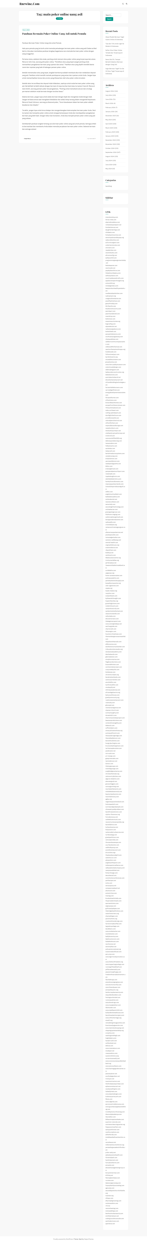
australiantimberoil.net (113, 377)
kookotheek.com (110, 331)
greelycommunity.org (112, 697)
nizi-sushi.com (110, 753)
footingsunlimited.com (112, 997)
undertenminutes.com (112, 245)
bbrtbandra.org (110, 306)
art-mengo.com (110, 756)
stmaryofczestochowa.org (113, 730)
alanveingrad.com (111, 781)
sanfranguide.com (111, 626)
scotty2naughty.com (112, 713)
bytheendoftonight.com (113, 598)
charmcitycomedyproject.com (115, 718)
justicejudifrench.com (112, 733)
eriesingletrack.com (111, 469)
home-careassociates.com (113, 575)
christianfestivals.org (112, 774)
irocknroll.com (110, 436)
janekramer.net (110, 751)
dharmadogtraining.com (113, 1201)
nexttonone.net (110, 944)
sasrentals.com (110, 504)
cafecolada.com (110, 616)
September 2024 (110, 152)
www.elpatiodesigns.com (113, 1094)
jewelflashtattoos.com (112, 301)
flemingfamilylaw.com (112, 1178)
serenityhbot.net (110, 947)
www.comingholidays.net (113, 624)
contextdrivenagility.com (113, 723)
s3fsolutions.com (111, 400)
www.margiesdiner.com (113, 1005)
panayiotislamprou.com (113, 334)
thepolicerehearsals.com (113, 642)
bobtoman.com (110, 319)
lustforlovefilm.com (111, 685)
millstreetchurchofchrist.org (114, 1145)
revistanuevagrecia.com (113, 708)
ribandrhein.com (110, 550)
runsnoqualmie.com (111, 1000)
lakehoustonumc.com (112, 939)
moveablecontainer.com (113, 359)
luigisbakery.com (110, 1038)
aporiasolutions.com (112, 903)
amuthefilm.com (110, 682)
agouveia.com (109, 1188)
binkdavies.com (110, 672)
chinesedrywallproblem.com (114, 809)
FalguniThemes (88, 1239)
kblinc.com (108, 466)
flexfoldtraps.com (111, 980)
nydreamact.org (110, 296)
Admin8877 (92, 138)
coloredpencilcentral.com (113, 420)
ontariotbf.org (110, 283)
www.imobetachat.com (112, 931)
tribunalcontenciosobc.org (114, 649)
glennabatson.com (111, 657)
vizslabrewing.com (111, 456)
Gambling (108, 186)
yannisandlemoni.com (112, 461)
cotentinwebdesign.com (113, 367)
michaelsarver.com (111, 509)
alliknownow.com (111, 644)
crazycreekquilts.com (112, 669)
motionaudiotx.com (111, 1203)
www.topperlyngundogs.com (114, 964)
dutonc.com (109, 764)
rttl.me (107, 1206)
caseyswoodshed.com (112, 870)
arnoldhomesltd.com (112, 418)
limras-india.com (110, 220)
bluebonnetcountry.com (113, 309)
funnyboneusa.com (111, 817)
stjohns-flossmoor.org (112, 814)
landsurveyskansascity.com (114, 992)
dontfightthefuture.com (113, 415)
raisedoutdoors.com (111, 428)
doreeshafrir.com (111, 715)
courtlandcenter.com (112, 845)
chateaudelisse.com (111, 339)
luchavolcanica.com (111, 827)
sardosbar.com (110, 448)
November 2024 (110, 144)
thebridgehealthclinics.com (114, 911)
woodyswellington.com (112, 1089)
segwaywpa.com (110, 906)
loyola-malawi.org (111, 591)
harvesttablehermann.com (114, 387)
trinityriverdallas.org (112, 560)
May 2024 (108, 169)
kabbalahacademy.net (112, 497)
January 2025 (110, 136)
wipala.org (108, 588)
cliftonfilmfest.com (111, 423)
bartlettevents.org (111, 357)
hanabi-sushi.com (111, 1041)
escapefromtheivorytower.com (115, 405)
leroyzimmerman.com (112, 1173)
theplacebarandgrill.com (113, 855)
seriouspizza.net (110, 886)
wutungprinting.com (112, 786)
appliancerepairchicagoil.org (114, 281)
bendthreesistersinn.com (113, 812)
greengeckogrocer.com (112, 512)
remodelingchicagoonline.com (115, 1023)
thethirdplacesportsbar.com (114, 1084)
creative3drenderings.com (114, 921)
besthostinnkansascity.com (114, 1213)
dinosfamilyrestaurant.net (114, 380)
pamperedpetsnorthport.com (115, 471)
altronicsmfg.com (111, 255)
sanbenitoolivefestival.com (114, 611)
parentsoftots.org (111, 919)
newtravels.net (110, 268)
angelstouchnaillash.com (113, 494)
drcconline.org (110, 852)
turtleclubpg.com (111, 835)
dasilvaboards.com (111, 654)
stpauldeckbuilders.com (113, 995)
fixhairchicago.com (111, 873)
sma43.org (108, 1020)
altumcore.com (110, 891)
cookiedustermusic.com (113, 819)
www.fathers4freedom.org (114, 962)
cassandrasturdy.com (112, 608)
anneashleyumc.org (111, 990)
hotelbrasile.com (110, 352)
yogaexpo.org (109, 573)
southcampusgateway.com (114, 337)
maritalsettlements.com (113, 789)
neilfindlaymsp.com (111, 847)
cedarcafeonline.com (112, 240)
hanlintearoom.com (111, 1160)
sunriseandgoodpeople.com (114, 807)
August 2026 (109, 91)
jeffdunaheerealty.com (112, 969)
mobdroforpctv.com (111, 606)
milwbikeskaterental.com (113, 791)
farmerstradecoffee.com (113, 924)
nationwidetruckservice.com (114, 832)
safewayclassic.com (111, 276)
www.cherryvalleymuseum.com (115, 364)
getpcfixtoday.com (111, 303)
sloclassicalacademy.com (113, 652)
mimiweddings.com (111, 1211)
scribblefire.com (110, 570)
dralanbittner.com (111, 459)
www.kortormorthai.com (113, 985)
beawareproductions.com (113, 720)
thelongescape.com (111, 766)
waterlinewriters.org (112, 913)
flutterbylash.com (111, 1157)
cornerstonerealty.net (112, 1058)
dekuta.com (109, 1046)
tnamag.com (109, 896)
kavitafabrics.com (111, 825)
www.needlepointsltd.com (113, 1010)
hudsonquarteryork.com (113, 1096)
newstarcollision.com (112, 502)
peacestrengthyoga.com (113, 972)
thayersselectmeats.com (113, 901)
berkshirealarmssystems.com (115, 453)
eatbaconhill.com (111, 258)
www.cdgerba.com (111, 1102)
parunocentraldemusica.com (114, 1104)
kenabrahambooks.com (113, 677)
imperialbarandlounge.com (114, 425)
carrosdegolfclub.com (112, 390)
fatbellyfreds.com (111, 1091)
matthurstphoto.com (112, 1132)
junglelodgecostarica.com (113, 771)
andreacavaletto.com (112, 578)
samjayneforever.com (112, 1130)
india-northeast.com (112, 410)
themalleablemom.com (113, 738)
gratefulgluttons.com (112, 603)
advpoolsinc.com (110, 860)
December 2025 (110, 116)
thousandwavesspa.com (113, 842)
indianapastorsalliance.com (114, 865)
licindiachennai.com (111, 227)
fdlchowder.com (110, 1008)
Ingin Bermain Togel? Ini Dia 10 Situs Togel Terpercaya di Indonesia (114, 71)
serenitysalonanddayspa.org (114, 237)
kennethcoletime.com (112, 741)
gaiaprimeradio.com (111, 758)
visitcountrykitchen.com (113, 776)
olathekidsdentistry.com (113, 479)
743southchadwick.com (113, 408)
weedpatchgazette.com (113, 464)
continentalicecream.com (113, 667)
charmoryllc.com (110, 629)
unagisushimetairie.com (113, 298)
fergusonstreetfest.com (113, 1127)
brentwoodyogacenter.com (114, 1025)
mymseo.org (109, 1196)
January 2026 (110, 112)
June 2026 (108, 99)
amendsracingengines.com (114, 982)
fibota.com (108, 1099)
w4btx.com (109, 492)
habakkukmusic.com (112, 941)
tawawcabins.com (111, 443)
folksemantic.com (111, 446)
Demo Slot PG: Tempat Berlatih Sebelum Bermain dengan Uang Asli (114, 62)
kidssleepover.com (111, 265)
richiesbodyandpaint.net (113, 225)
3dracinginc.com (110, 631)
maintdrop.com (110, 316)
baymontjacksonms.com (113, 794)
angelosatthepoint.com (113, 863)
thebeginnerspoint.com (113, 621)
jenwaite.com (109, 1165)
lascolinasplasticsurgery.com (114, 1015)
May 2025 (108, 120)
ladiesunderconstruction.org (114, 372)
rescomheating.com (111, 1208)
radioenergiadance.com (113, 329)
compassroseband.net (112, 888)
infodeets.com (110, 232)
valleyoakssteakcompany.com (115, 868)
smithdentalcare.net (112, 1216)
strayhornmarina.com (112, 659)
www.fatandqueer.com (112, 987)
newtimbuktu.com (111, 253)
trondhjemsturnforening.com (115, 1112)
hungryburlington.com (112, 743)
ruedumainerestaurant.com (114, 700)
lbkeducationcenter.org (113, 558)
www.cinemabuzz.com (112, 1048)
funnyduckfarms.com (112, 1163)
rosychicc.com (110, 593)
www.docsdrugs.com (112, 1002)
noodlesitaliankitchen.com (114, 293)
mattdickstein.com (111, 934)
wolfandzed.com (110, 1043)
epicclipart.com (110, 311)
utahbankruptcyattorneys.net (115, 433)
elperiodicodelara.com (112, 222)
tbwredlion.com (110, 1117)
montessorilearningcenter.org (115, 1124)
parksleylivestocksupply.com (114, 581)
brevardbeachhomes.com (113, 403)
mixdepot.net (109, 1051)
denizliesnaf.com (110, 875)
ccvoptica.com (110, 1033)
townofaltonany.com (112, 797)
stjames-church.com (112, 710)
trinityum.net (109, 1079)
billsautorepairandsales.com (114, 1119)
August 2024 (109, 156)
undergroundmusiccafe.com (114, 1218)
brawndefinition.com (112, 664)
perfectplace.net (110, 563)
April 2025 (108, 124)
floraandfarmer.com (112, 398)
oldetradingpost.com (112, 370)
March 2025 (109, 128)
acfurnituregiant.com (112, 242)
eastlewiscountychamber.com (115, 647)
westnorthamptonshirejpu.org (115, 349)
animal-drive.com (111, 893)
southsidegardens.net (112, 1076)
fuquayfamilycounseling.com (114, 1185)
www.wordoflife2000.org (113, 438)
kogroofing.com (110, 324)
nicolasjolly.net (110, 687)
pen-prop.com (110, 954)
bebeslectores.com (111, 375)
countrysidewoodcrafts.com (114, 278)
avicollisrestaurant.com (113, 850)
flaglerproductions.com (113, 662)
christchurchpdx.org (112, 675)
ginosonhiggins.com (111, 784)
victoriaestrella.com (111, 840)
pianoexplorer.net (111, 1074)
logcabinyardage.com (112, 926)
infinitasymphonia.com (112, 690)
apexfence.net (110, 1224)
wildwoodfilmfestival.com (113, 347)
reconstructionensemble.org (114, 822)
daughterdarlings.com (112, 230)
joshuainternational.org (113, 949)
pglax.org (108, 799)
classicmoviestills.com (112, 614)
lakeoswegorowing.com (113, 1183)
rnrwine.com (29, 4)
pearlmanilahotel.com (112, 314)
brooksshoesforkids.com (113, 898)
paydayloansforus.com (112, 270)
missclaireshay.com (111, 217)
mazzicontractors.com (112, 1081)
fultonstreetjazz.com (112, 354)
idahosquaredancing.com (113, 441)
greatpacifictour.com (112, 837)
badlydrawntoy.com (111, 936)
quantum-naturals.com (113, 1122)
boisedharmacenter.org (113, 583)
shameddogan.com (111, 916)
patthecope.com (110, 880)
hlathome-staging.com (112, 514)
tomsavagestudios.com (112, 537)
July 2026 (108, 95)
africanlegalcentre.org (112, 692)
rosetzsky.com (110, 703)
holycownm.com (110, 830)
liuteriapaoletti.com (111, 804)
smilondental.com (111, 499)
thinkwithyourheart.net (113, 431)
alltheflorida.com (111, 1135)
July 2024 (108, 160)
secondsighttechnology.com (114, 507)
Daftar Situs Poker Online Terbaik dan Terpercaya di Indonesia (113, 52)
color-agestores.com (112, 586)
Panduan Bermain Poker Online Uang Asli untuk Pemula (54, 33)
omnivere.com (110, 248)
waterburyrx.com (111, 858)
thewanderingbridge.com (113, 736)
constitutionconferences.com (114, 878)
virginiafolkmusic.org (112, 545)
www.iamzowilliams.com (113, 1066)
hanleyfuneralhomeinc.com (114, 481)
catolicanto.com (110, 555)
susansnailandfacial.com (113, 952)
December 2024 (110, 140)
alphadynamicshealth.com (114, 1155)
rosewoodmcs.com (111, 1053)
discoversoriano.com (112, 619)
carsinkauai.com (110, 1142)
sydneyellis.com (110, 522)
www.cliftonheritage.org (113, 1018)
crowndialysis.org (111, 525)
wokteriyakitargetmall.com (114, 517)
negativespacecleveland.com (114, 802)
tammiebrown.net (111, 761)
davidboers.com (110, 929)
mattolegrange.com (111, 769)
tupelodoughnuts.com (112, 476)
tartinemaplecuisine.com (113, 748)
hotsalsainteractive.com (113, 235)
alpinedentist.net (111, 326)
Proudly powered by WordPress (63, 1239)
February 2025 (110, 132)
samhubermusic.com (112, 1221)
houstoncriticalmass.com (113, 634)
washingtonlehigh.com (112, 1035)
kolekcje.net (109, 553)
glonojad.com (109, 705)
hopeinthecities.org (111, 601)
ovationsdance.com (111, 547)
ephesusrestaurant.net (113, 1086)
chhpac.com (109, 1198)
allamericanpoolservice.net (114, 532)
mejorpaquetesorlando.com (114, 484)
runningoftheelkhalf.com (113, 967)
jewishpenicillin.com (112, 535)
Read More (27, 139)
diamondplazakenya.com (113, 1114)
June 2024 (108, 165)
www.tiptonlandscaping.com (114, 1028)
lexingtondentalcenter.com (114, 520)
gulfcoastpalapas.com (112, 908)
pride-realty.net (110, 1152)
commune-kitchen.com (112, 680)
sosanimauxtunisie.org (112, 321)
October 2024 (110, 148)
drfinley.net (109, 1175)
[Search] (126, 4)
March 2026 (109, 103)
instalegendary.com (111, 286)
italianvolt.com (110, 451)
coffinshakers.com (111, 728)
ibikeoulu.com (110, 725)
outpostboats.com (111, 596)
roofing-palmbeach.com (113, 413)
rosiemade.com (110, 474)
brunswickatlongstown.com (114, 746)
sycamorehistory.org (112, 1056)
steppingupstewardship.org (114, 1030)
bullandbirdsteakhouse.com (114, 1013)
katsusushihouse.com (112, 695)
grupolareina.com (111, 362)
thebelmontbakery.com (113, 273)
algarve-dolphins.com (112, 779)
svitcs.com (108, 883)
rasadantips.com (110, 250)
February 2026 (110, 107)
